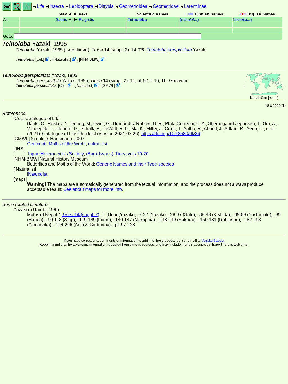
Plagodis (86, 19)
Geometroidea (133, 6)
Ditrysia (106, 6)
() (189, 19)
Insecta (57, 6)
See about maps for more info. (93, 189)
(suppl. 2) (110, 50)
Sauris (61, 19)
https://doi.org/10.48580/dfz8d (170, 133)
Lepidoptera (81, 6)
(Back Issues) (99, 154)
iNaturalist (61, 59)
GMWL (108, 85)
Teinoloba (137, 19)
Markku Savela (212, 241)
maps (273, 98)
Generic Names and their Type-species (135, 164)
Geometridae (166, 6)
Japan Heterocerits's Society (55, 154)
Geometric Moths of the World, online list (67, 143)
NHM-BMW (89, 59)
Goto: (8, 36)
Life (40, 6)
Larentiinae (195, 6)
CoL (40, 59)
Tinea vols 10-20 (131, 154)
